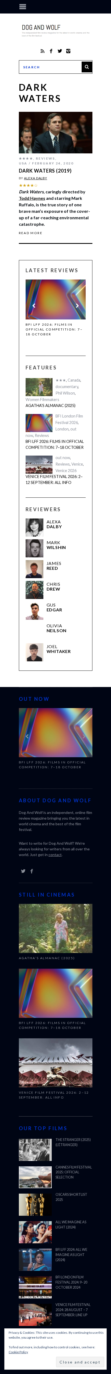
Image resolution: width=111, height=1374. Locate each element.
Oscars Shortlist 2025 (71, 1197)
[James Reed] (35, 569)
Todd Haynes (32, 198)
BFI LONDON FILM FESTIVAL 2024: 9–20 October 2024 (71, 1282)
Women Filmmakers (42, 399)
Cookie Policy (18, 1352)
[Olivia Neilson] (35, 631)
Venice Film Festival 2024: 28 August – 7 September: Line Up (73, 1310)
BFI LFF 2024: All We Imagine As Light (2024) (71, 1255)
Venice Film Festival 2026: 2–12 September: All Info (54, 479)
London (62, 429)
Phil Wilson (65, 393)
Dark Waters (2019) (45, 171)
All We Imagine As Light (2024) (71, 1224)
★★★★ (26, 158)
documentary (67, 386)
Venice (77, 464)
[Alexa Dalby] (35, 527)
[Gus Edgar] (35, 611)
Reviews (45, 158)
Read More (31, 233)
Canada (74, 380)
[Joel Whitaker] (35, 652)
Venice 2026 (66, 470)
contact (55, 854)
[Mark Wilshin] (35, 548)
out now (63, 457)
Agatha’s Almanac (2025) (50, 405)
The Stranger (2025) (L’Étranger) (73, 1142)
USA (23, 163)
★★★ (61, 380)
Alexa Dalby (35, 178)
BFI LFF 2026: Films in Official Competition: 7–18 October (54, 329)
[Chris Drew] (35, 590)
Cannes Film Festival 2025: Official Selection (74, 1172)
